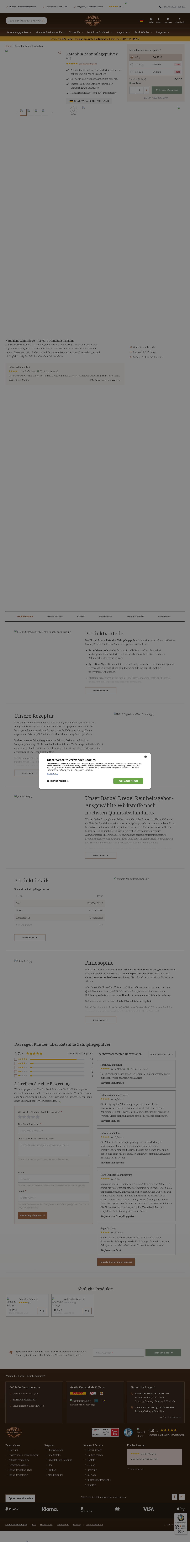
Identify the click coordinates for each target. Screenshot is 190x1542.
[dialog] (95, 771)
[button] (58, 781)
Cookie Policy (52, 774)
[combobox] (145, 756)
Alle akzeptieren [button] (128, 781)
